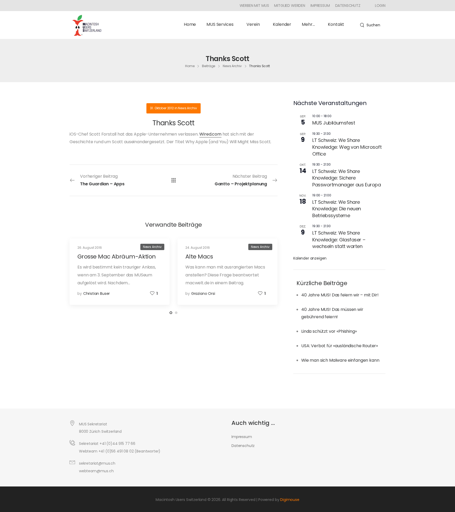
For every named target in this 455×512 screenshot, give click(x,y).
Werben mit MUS (254, 5)
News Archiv (232, 65)
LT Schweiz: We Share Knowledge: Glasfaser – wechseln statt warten (338, 240)
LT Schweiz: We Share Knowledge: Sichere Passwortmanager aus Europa (346, 178)
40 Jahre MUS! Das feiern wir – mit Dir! (340, 295)
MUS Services (219, 24)
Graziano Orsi (203, 293)
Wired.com (210, 134)
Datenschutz (347, 5)
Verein (253, 24)
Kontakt (336, 24)
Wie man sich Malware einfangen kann (340, 360)
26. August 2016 (89, 247)
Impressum (320, 5)
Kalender (282, 24)
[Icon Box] (378, 5)
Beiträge (208, 65)
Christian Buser (96, 293)
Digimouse (289, 499)
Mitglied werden (289, 5)
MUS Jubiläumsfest (333, 123)
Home (190, 24)
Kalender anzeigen (310, 258)
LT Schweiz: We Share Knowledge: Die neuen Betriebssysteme (336, 209)
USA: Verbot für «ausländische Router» (339, 346)
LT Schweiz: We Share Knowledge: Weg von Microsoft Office (347, 147)
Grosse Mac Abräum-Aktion (116, 256)
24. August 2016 (197, 247)
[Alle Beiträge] (174, 180)
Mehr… (308, 24)
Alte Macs (199, 256)
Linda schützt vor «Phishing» (329, 331)
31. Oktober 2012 (162, 108)
